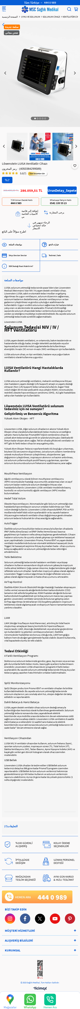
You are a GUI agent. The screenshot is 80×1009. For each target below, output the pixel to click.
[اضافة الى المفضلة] (74, 165)
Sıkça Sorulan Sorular (18, 255)
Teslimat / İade (55, 255)
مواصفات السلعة (15, 244)
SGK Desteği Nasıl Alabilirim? (21, 266)
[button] (35, 118)
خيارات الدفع (54, 244)
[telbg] (37, 897)
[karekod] (40, 969)
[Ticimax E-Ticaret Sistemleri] (40, 989)
